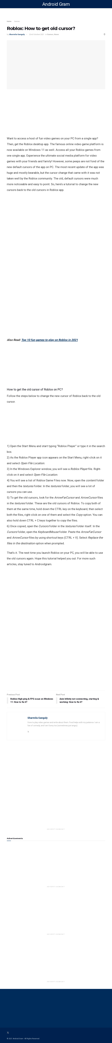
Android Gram (56, 4)
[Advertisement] (56, 116)
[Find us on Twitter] (8, 1032)
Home (9, 21)
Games (17, 21)
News (56, 34)
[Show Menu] (8, 4)
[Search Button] (104, 4)
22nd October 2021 (36, 34)
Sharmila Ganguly (17, 34)
